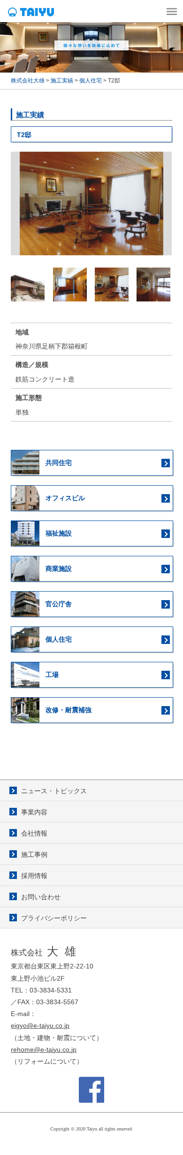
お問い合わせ (41, 897)
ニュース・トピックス (54, 791)
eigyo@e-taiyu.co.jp (40, 1025)
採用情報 (34, 875)
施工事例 (34, 854)
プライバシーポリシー (54, 918)
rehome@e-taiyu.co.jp (43, 1049)
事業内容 (34, 812)
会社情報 (34, 833)
